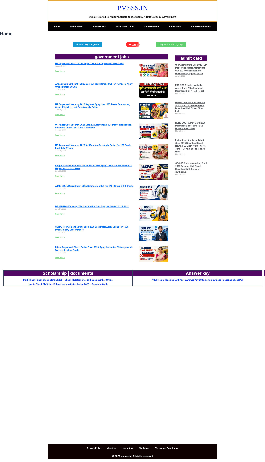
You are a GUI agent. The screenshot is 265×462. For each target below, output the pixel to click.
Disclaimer (144, 448)
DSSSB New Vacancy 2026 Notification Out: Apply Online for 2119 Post (92, 206)
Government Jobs (125, 26)
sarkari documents (201, 26)
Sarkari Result (151, 26)
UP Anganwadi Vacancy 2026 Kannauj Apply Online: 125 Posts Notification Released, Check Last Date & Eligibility (93, 126)
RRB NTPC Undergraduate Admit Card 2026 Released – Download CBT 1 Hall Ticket (189, 88)
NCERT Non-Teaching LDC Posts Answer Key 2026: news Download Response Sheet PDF (198, 280)
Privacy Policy (94, 448)
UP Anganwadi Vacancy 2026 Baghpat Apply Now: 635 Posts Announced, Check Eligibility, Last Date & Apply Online (92, 106)
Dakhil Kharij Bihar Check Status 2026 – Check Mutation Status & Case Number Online (68, 280)
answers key (99, 26)
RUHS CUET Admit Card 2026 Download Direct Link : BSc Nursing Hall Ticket (190, 126)
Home (57, 26)
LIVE (134, 44)
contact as (127, 448)
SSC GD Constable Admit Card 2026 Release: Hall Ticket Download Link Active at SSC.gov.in (191, 167)
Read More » (60, 71)
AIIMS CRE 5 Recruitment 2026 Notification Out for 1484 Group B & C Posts (94, 186)
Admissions (175, 26)
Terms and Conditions (166, 448)
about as (111, 448)
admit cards (76, 26)
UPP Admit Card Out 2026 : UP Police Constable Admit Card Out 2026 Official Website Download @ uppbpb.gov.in (191, 69)
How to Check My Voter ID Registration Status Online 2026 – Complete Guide (68, 284)
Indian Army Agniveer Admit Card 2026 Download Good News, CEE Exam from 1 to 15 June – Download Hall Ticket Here (190, 146)
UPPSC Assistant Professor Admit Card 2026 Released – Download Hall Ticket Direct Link (190, 106)
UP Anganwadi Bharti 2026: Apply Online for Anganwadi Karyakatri (89, 63)
